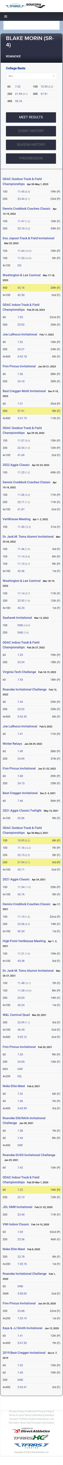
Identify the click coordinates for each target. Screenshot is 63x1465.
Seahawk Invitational (17, 617)
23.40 (21, 1214)
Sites (27, 1415)
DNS (20, 625)
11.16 (21, 847)
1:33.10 (22, 1264)
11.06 (21, 494)
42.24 (21, 1005)
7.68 (20, 776)
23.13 (21, 1197)
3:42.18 (22, 356)
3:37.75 (22, 418)
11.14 (21, 556)
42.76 (21, 894)
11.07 (21, 440)
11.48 (21, 983)
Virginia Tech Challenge (19, 672)
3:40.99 (22, 1108)
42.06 (21, 818)
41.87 (21, 509)
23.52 (21, 709)
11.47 (21, 221)
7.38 (20, 1130)
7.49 (20, 751)
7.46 (20, 800)
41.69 (21, 455)
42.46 (21, 571)
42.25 (21, 608)
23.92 (21, 324)
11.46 (21, 549)
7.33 (20, 317)
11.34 (21, 887)
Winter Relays (12, 743)
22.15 (21, 855)
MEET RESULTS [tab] (31, 117)
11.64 (21, 250)
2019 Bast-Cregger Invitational (24, 1352)
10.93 (44, 86)
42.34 (21, 931)
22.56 (21, 924)
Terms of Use (16, 1415)
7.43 (20, 679)
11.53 (21, 258)
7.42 (20, 1167)
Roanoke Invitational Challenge (25, 689)
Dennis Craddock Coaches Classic (26, 208)
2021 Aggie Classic (16, 879)
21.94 (18, 93)
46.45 (21, 1029)
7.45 (20, 1372)
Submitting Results (42, 1415)
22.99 (21, 1022)
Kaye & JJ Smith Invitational (22, 1328)
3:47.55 (22, 1343)
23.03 (21, 997)
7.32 (20, 342)
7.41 (20, 734)
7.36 (20, 374)
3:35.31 (22, 1387)
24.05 (21, 1061)
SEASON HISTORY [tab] (31, 144)
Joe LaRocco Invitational (20, 334)
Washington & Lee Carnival (22, 275)
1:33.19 (22, 1318)
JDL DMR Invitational (17, 1207)
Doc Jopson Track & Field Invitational (28, 238)
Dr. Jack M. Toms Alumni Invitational (28, 536)
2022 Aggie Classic (16, 465)
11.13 (21, 563)
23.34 (21, 662)
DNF (20, 1069)
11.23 (21, 472)
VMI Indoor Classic (16, 1224)
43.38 (21, 961)
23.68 (21, 1311)
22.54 (21, 447)
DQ (19, 265)
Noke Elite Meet (14, 1086)
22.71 (21, 502)
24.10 (21, 381)
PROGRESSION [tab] (31, 158)
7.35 (20, 1054)
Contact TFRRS (17, 1419)
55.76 (18, 101)
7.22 (17, 86)
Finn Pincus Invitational (19, 366)
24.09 (21, 758)
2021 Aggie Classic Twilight (22, 810)
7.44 (20, 701)
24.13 (21, 783)
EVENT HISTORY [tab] (31, 131)
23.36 (21, 1239)
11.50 (21, 526)
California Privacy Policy (39, 1411)
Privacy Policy (16, 1411)
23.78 (21, 1256)
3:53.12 (22, 1037)
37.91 (44, 93)
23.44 (21, 198)
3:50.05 (22, 1293)
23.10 (21, 228)
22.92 (21, 600)
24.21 (21, 349)
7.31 (20, 403)
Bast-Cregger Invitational (20, 793)
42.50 (21, 295)
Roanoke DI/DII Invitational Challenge (29, 1155)
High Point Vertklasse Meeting (24, 941)
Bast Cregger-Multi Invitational (24, 391)
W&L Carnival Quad (16, 1015)
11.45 (21, 191)
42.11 (21, 869)
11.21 (21, 953)
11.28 (21, 990)
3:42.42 (22, 716)
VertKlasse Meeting (16, 519)
